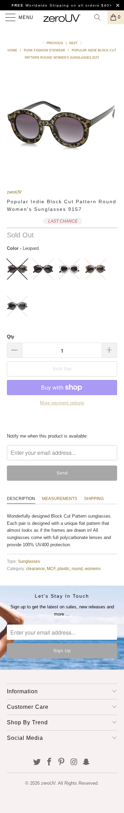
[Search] (100, 17)
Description (21, 498)
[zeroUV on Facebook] (49, 762)
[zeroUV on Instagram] (74, 762)
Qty (10, 336)
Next (74, 43)
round (77, 568)
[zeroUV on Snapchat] (86, 762)
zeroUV (14, 192)
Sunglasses (29, 561)
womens (93, 568)
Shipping (94, 498)
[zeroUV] (62, 17)
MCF (51, 568)
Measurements (59, 498)
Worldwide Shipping (40, 5)
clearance (35, 568)
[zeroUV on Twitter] (37, 762)
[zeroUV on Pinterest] (61, 762)
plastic (64, 568)
